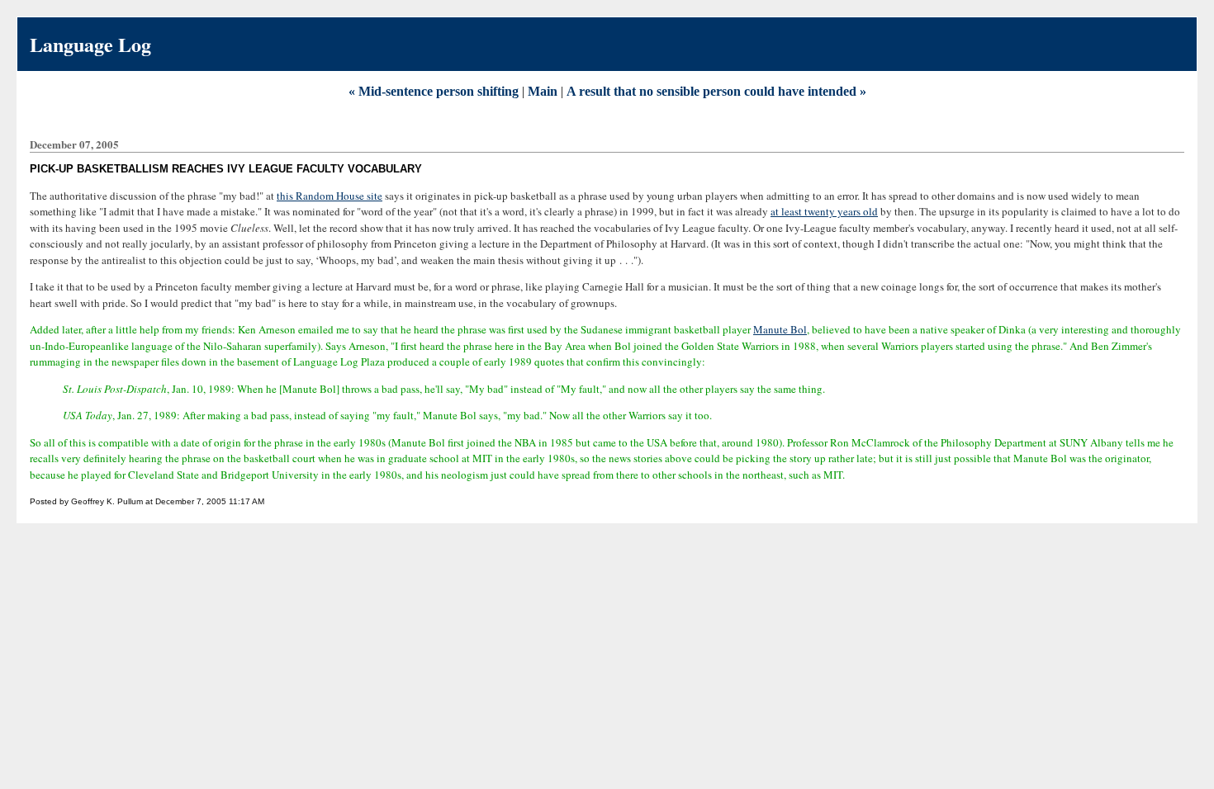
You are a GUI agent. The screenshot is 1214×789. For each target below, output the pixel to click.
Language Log (90, 44)
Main (542, 91)
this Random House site (329, 195)
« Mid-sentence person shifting (434, 91)
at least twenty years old (824, 211)
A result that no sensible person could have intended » (716, 91)
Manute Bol (780, 329)
